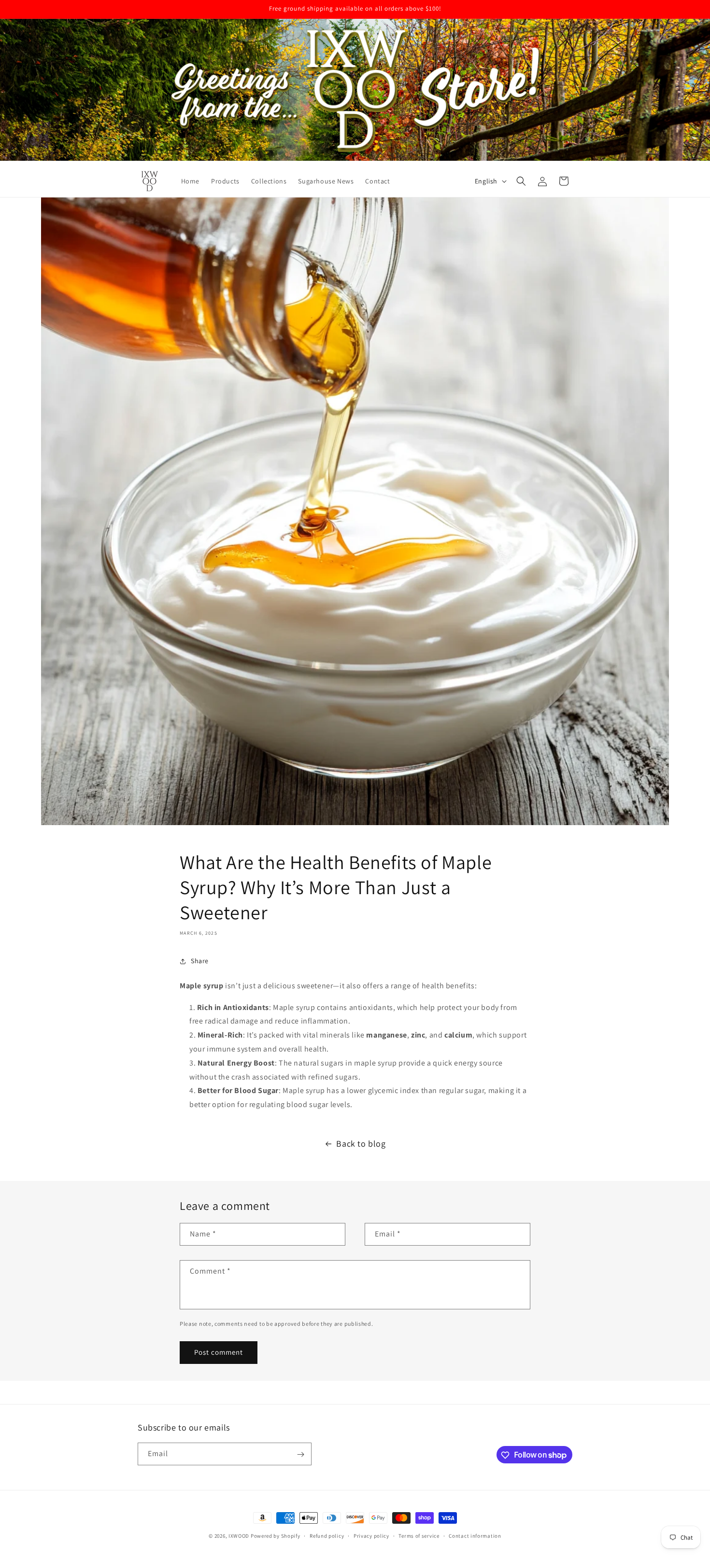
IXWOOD (238, 1535)
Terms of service (418, 1535)
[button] (521, 181)
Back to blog (360, 1143)
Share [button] (200, 961)
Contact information (475, 1535)
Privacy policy (371, 1535)
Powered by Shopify (275, 1535)
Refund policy (327, 1535)
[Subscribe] (300, 1454)
